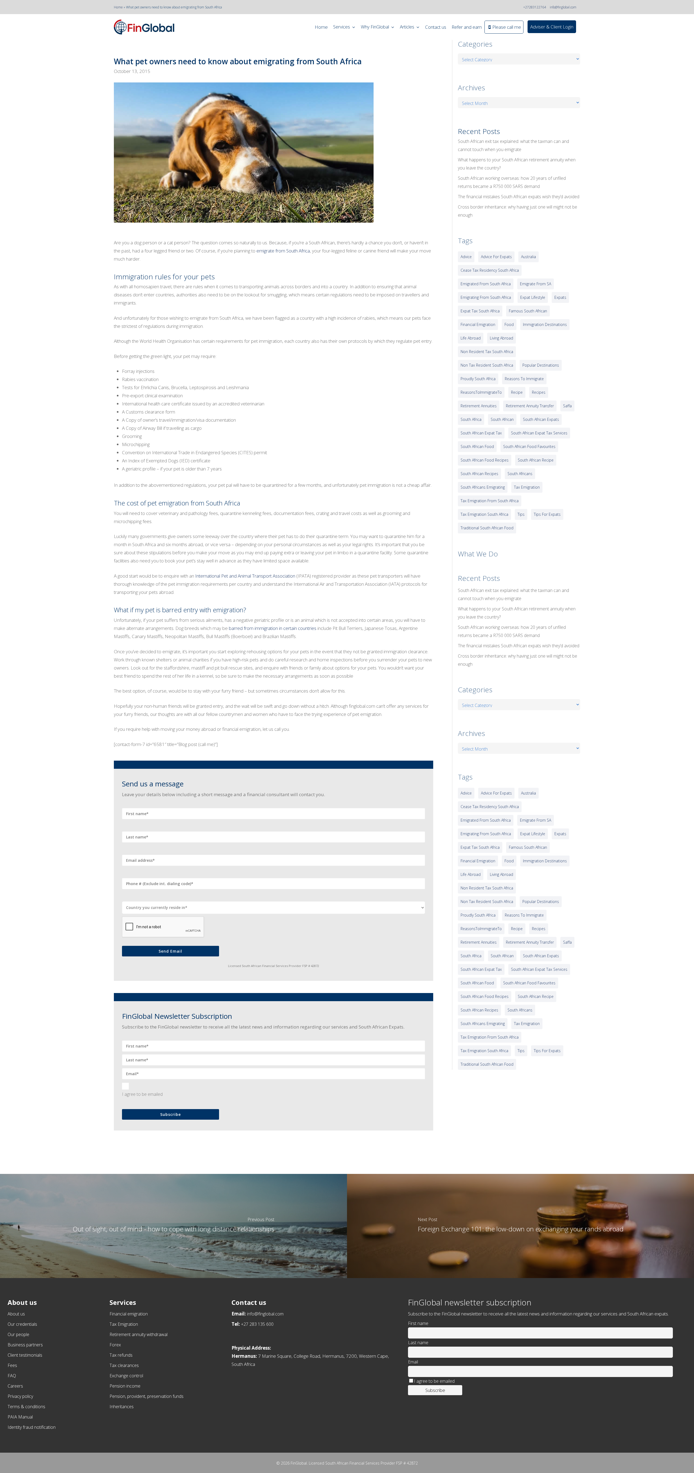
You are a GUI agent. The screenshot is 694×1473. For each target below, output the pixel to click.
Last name (418, 1343)
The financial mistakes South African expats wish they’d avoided (518, 197)
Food (509, 324)
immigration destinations (545, 324)
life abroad (471, 338)
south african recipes (479, 473)
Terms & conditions (26, 1407)
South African (502, 419)
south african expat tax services (539, 433)
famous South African (528, 310)
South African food (477, 446)
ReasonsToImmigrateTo (481, 392)
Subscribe (170, 1114)
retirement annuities (479, 405)
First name (418, 1323)
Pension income (125, 1386)
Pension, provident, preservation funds (147, 1396)
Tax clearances (124, 1365)
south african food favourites (529, 446)
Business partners (25, 1345)
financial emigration (478, 324)
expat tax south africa (480, 310)
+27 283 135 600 (257, 1324)
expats (560, 297)
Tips (521, 514)
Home (118, 7)
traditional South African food (487, 527)
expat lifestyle (532, 297)
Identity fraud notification (32, 1427)
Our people (18, 1334)
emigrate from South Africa (283, 251)
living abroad (501, 338)
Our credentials (22, 1324)
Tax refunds (121, 1355)
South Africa (471, 419)
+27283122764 (534, 7)
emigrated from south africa (486, 283)
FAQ (12, 1376)
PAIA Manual (20, 1417)
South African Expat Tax (481, 433)
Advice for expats (496, 256)
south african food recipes (485, 460)
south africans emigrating (483, 487)
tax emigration (527, 487)
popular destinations (540, 365)
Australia (528, 256)
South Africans (519, 473)
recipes (538, 392)
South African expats (541, 419)
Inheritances (122, 1407)
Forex (115, 1345)
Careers (15, 1386)
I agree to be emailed (142, 1094)
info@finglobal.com (563, 7)
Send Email (170, 951)
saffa (567, 405)
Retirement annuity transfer (530, 405)
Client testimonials (25, 1355)
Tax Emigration (124, 1324)
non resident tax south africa (487, 351)
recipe (517, 392)
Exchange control (126, 1376)
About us (16, 1314)
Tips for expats (547, 514)
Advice (466, 256)
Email (413, 1362)
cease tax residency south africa (490, 270)
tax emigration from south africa (490, 500)
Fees (12, 1365)
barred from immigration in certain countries (272, 628)
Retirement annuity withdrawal (139, 1334)
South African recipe (536, 460)
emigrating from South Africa (486, 297)
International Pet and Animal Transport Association (245, 576)
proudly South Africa (478, 378)
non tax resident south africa (487, 365)
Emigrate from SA (535, 283)
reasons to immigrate (524, 378)
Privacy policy (20, 1396)
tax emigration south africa (484, 514)
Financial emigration (129, 1314)
